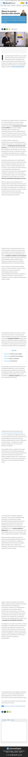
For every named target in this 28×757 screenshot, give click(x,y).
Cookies (7, 752)
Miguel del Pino (4, 8)
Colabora (22, 2)
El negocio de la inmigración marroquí (11, 0)
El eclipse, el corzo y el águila (13, 353)
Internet (8, 5)
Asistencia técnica (14, 752)
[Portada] (9, 3)
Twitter (9, 755)
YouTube (13, 755)
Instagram (11, 755)
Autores (20, 752)
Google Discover (15, 755)
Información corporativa (8, 751)
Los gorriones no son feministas (13, 356)
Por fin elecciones (10, 361)
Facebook (7, 755)
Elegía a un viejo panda (11, 358)
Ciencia (1, 5)
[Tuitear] (5, 29)
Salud (5, 5)
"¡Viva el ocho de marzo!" (18, 66)
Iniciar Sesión (26, 3)
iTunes (21, 755)
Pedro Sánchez (7, 706)
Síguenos (15, 29)
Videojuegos (18, 5)
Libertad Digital (14, 748)
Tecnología (13, 5)
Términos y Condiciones (19, 751)
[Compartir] (2, 29)
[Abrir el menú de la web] (1, 3)
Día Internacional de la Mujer (20, 706)
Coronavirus (12, 706)
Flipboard (17, 755)
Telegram (19, 755)
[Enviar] (7, 29)
